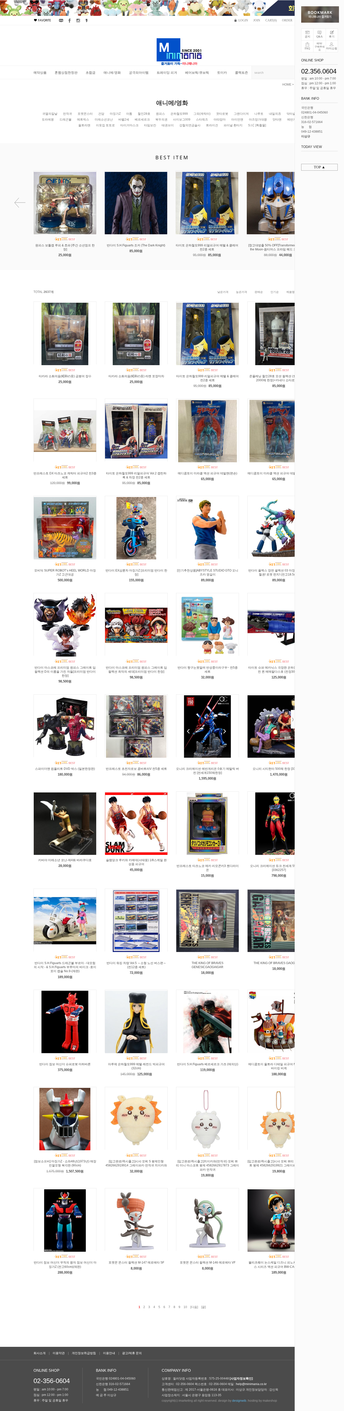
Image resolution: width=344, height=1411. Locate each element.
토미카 (222, 72)
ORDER (287, 20)
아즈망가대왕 (258, 119)
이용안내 (109, 1353)
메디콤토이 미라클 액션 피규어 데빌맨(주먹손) (279, 473)
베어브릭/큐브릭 (197, 72)
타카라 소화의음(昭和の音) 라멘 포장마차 (136, 376)
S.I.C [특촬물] (257, 125)
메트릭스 (83, 119)
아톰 (129, 114)
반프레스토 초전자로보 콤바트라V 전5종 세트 (136, 769)
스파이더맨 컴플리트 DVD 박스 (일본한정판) (65, 769)
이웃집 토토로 (105, 125)
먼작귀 (67, 114)
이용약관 (59, 1353)
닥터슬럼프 (294, 114)
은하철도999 (179, 114)
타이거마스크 (129, 125)
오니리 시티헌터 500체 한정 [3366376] (279, 769)
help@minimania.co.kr (251, 1384)
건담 (101, 114)
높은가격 (241, 291)
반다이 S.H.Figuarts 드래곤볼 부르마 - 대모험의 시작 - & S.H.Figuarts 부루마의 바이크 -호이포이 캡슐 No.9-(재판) (65, 967)
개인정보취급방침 (84, 1353)
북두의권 (161, 119)
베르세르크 (142, 119)
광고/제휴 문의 (132, 1353)
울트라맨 (84, 125)
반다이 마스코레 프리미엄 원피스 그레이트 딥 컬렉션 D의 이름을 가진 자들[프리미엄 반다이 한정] (65, 672)
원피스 (160, 114)
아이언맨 (237, 119)
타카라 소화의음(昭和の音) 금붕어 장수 (65, 376)
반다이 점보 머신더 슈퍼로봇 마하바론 (65, 1064)
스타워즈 (202, 119)
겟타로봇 (222, 114)
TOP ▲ (319, 167)
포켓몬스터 (85, 114)
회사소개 (39, 1353)
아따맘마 (220, 119)
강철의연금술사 (189, 125)
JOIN (256, 20)
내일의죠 (275, 114)
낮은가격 (222, 291)
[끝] (203, 1307)
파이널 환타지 (233, 125)
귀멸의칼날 (49, 114)
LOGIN (243, 20)
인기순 (274, 291)
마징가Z (115, 114)
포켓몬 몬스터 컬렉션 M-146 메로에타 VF (207, 1262)
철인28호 (144, 114)
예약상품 (40, 72)
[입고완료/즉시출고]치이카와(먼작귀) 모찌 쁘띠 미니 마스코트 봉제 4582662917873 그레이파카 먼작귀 (207, 1165)
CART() (271, 20)
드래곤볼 (65, 119)
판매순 (259, 291)
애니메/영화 (112, 72)
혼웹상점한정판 (66, 72)
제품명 (290, 291)
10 (185, 1307)
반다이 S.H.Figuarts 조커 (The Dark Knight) (136, 245)
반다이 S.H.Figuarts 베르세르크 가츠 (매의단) (207, 1064)
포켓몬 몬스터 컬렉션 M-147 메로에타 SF (136, 1262)
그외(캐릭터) (202, 114)
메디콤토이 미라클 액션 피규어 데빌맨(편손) (207, 473)
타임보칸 (150, 125)
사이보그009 (181, 119)
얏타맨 (277, 119)
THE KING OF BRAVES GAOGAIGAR (279, 963)
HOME (286, 84)
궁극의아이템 (139, 72)
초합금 (90, 72)
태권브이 (168, 125)
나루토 (258, 114)
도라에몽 (48, 119)
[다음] (194, 1307)
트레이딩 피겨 (167, 72)
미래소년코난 (104, 119)
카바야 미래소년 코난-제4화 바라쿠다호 (65, 860)
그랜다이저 (241, 114)
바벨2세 (123, 119)
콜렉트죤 (241, 72)
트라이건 (212, 125)
